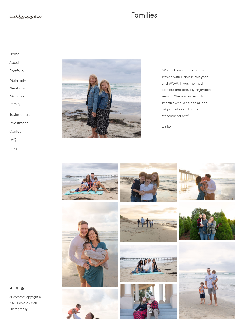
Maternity (17, 80)
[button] (26, 70)
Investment (18, 122)
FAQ (12, 139)
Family (14, 103)
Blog (13, 147)
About (14, 62)
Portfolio (16, 70)
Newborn (17, 87)
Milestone (17, 95)
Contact (16, 131)
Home (14, 53)
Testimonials (19, 114)
